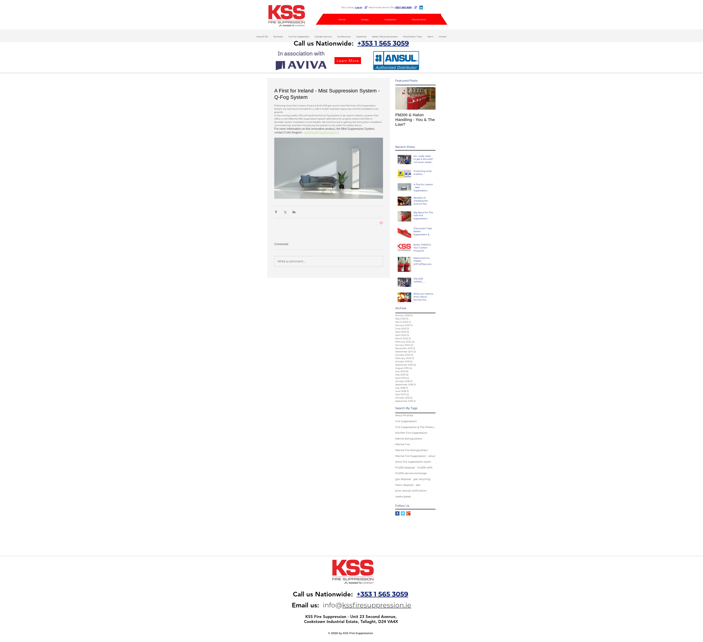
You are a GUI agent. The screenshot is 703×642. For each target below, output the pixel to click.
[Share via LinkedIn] (294, 212)
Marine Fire (402, 444)
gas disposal (403, 479)
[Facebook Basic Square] (397, 513)
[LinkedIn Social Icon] (421, 7)
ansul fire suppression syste (413, 461)
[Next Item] (429, 98)
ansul (431, 456)
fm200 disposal (405, 467)
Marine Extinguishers (408, 438)
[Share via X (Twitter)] (285, 212)
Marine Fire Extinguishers (411, 450)
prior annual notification (411, 490)
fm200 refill (424, 467)
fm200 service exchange (411, 473)
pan (418, 485)
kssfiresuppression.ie (376, 605)
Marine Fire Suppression (410, 456)
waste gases (403, 496)
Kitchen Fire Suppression (411, 432)
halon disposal (404, 485)
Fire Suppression (406, 421)
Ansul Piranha (404, 415)
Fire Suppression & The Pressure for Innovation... (415, 427)
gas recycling (421, 479)
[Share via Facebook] (276, 212)
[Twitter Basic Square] (403, 513)
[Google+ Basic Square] (408, 513)
